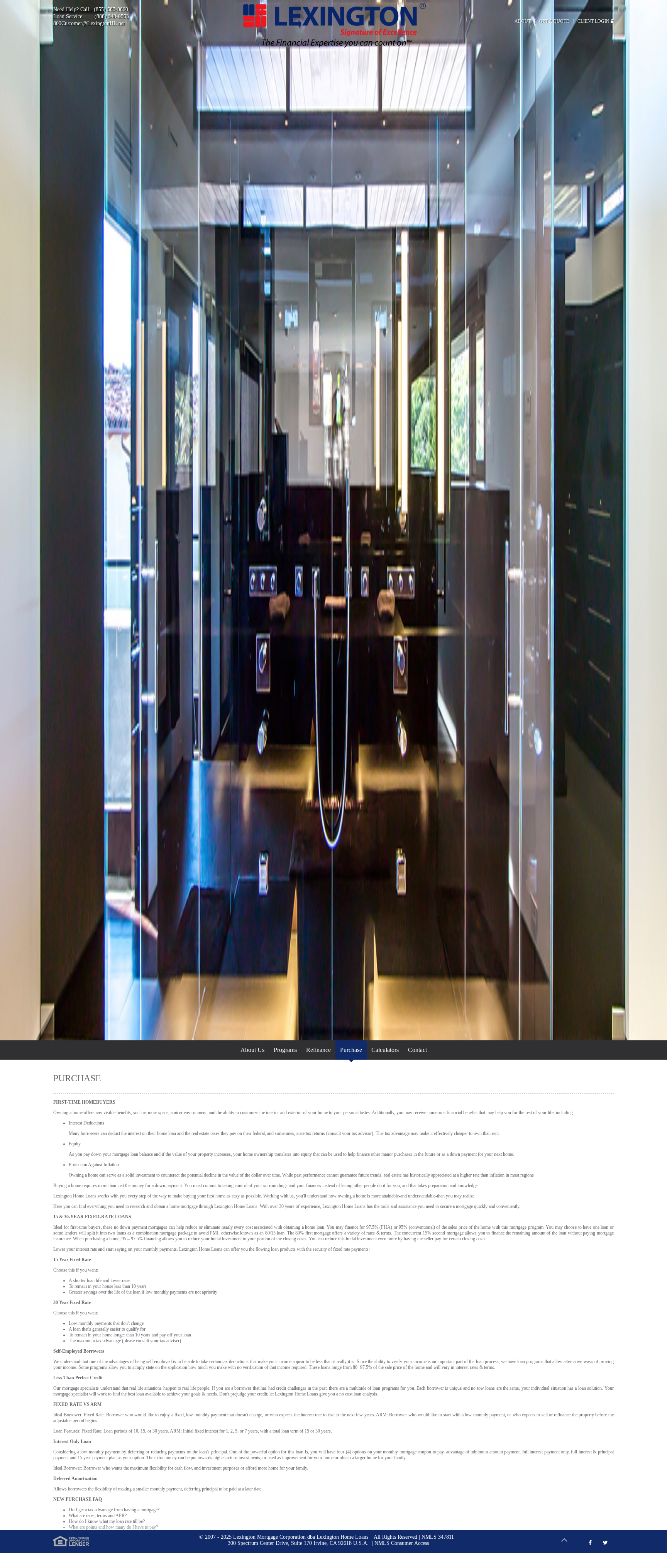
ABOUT (523, 21)
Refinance (318, 1050)
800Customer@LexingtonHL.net (89, 23)
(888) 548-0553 (112, 16)
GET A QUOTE (554, 21)
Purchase (351, 1050)
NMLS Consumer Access (401, 1543)
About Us (252, 1050)
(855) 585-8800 (111, 9)
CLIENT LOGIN (594, 21)
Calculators (385, 1050)
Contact (417, 1050)
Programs (285, 1050)
